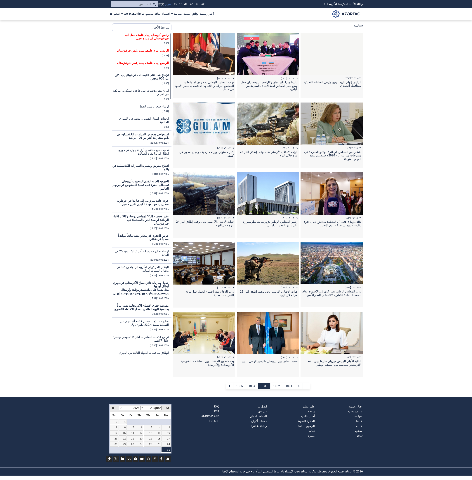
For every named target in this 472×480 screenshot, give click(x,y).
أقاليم (359, 426)
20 (141, 438)
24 (168, 444)
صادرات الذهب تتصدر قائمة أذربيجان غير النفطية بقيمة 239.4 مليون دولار (144, 323)
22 (124, 438)
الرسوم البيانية (306, 426)
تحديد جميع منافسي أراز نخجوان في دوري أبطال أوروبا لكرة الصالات (143, 151)
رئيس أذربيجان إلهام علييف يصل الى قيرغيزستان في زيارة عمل (147, 36)
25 (158, 444)
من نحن (262, 411)
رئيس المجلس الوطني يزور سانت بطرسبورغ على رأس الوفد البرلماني (270, 223)
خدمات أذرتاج (259, 421)
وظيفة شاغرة (259, 426)
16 (115, 432)
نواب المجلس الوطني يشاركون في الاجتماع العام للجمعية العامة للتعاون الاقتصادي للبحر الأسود (331, 293)
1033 (264, 386)
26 (150, 444)
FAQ (216, 406)
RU (197, 4)
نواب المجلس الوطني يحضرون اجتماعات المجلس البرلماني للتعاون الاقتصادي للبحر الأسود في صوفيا (204, 86)
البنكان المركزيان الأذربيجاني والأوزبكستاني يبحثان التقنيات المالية (143, 268)
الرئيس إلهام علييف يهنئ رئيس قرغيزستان (143, 50)
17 (168, 438)
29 (124, 444)
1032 (276, 386)
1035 (239, 386)
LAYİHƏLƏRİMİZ (133, 13)
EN (191, 4)
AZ (202, 4)
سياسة (177, 13)
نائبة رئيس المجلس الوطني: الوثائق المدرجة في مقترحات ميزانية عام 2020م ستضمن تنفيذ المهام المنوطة (332, 155)
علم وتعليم (309, 406)
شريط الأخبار (160, 27)
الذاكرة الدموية (306, 421)
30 (115, 444)
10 (168, 432)
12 (150, 432)
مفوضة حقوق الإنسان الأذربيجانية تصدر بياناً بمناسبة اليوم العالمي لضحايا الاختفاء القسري (141, 307)
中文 (161, 4)
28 (132, 444)
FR (180, 4)
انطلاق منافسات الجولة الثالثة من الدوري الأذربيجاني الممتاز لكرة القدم (144, 354)
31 (168, 449)
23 (115, 438)
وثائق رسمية (190, 13)
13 (141, 432)
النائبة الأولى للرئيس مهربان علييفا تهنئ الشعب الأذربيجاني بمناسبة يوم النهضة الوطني (333, 362)
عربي (167, 4)
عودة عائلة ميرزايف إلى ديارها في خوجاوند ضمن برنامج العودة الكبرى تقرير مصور (143, 202)
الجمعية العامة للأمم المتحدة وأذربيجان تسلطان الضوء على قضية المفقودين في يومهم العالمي (140, 185)
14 (132, 432)
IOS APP (214, 421)
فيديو (117, 13)
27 (141, 444)
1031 (289, 386)
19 (150, 438)
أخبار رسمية (207, 13)
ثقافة (157, 13)
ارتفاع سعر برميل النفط (154, 106)
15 (124, 432)
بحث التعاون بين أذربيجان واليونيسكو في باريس (269, 361)
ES (175, 4)
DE (185, 4)
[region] (141, 194)
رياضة (311, 411)
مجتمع (149, 13)
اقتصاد (166, 13)
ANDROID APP (210, 416)
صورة (311, 435)
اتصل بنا (262, 406)
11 (159, 432)
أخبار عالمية (308, 416)
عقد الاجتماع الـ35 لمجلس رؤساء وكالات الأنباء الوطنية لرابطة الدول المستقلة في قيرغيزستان (140, 220)
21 (132, 438)
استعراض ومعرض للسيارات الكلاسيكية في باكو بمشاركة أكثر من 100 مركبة (143, 136)
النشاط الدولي (258, 416)
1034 (252, 386)
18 (158, 438)
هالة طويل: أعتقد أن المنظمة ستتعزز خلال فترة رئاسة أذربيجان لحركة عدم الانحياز (332, 223)
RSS (216, 411)
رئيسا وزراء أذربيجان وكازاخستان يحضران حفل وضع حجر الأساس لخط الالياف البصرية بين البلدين (269, 86)
